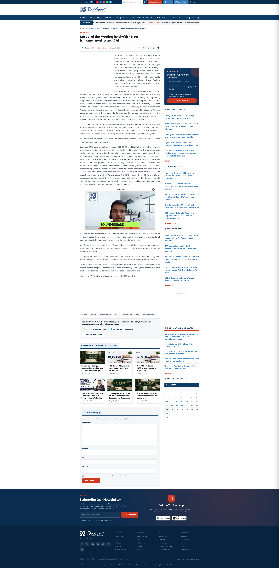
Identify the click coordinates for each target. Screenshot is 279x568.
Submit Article (186, 540)
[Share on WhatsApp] (153, 48)
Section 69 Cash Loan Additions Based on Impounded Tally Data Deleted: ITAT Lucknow (181, 270)
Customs (140, 18)
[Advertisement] (96, 75)
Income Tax (90, 18)
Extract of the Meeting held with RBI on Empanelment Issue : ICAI (109, 39)
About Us (184, 536)
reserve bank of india (131, 314)
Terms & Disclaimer (192, 559)
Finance (181, 18)
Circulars (162, 540)
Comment (86, 423)
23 (197, 405)
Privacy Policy (180, 559)
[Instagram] (104, 2)
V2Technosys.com (120, 559)
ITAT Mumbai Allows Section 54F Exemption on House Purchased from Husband (180, 249)
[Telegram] (110, 2)
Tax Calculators (164, 550)
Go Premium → (182, 101)
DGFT (164, 18)
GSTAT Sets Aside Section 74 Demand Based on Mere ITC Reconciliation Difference (181, 126)
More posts (169, 161)
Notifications (163, 536)
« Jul (166, 418)
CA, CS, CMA (90, 28)
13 (182, 401)
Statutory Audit (149, 314)
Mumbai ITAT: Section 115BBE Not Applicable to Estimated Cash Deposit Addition (181, 186)
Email (85, 458)
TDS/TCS (118, 546)
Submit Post (181, 2)
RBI (169, 18)
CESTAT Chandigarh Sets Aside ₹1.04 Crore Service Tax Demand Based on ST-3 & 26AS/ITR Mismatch (155, 23)
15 (192, 401)
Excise (132, 18)
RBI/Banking (141, 543)
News (98, 28)
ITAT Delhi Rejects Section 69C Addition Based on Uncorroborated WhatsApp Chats (181, 259)
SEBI (174, 18)
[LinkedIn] (101, 2)
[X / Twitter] (94, 2)
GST (147, 18)
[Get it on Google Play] (163, 517)
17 (167, 405)
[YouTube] (97, 2)
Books (169, 2)
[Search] (145, 2)
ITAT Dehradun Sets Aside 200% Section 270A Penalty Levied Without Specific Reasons (181, 197)
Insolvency (140, 546)
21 (187, 405)
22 (192, 405)
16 (197, 401)
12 (177, 401)
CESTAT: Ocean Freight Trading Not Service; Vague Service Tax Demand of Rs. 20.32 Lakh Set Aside (181, 153)
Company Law (122, 18)
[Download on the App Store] (179, 517)
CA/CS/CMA (141, 550)
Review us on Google (94, 335)
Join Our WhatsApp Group (96, 329)
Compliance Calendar (167, 546)
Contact (183, 546)
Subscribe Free (129, 515)
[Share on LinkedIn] (149, 48)
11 (172, 401)
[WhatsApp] (107, 2)
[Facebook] (91, 2)
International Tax (120, 550)
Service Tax (109, 18)
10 (167, 401)
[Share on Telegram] (158, 48)
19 (177, 405)
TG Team (86, 48)
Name (85, 449)
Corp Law (190, 18)
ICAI (117, 314)
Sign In (194, 2)
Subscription (156, 2)
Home (82, 18)
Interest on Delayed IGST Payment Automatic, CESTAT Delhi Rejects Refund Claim (179, 175)
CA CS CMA (155, 18)
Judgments (163, 543)
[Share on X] (144, 48)
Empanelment (106, 314)
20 (182, 405)
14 (187, 401)
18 (172, 405)
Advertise (184, 543)
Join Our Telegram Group (123, 329)
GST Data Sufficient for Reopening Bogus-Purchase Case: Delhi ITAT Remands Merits (179, 215)
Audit (94, 314)
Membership (185, 550)
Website (85, 467)
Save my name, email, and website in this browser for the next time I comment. (110, 476)
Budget (100, 18)
